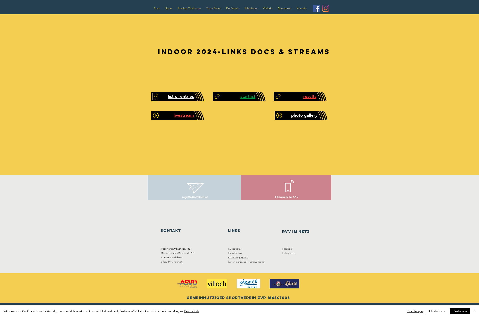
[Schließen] (474, 311)
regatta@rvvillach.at (195, 197)
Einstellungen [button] (415, 311)
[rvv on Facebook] (316, 8)
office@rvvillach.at (171, 261)
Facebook (287, 248)
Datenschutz (191, 311)
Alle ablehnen (437, 311)
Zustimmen (460, 311)
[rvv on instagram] (325, 8)
